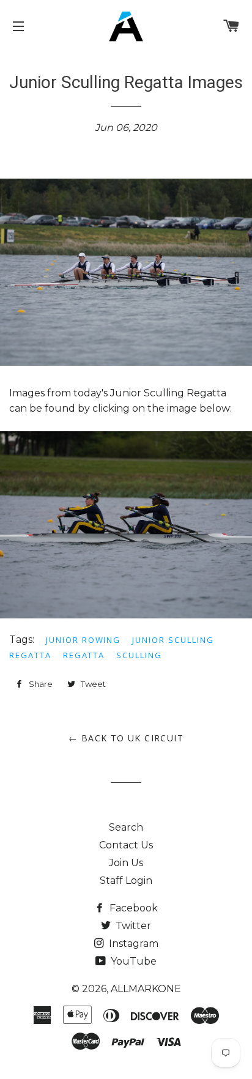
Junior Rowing (83, 639)
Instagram (132, 943)
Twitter (132, 926)
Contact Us (126, 845)
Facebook (132, 908)
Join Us (126, 863)
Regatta (84, 655)
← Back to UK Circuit (126, 738)
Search (126, 827)
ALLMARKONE (146, 989)
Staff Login (126, 880)
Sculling (139, 655)
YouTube (132, 961)
